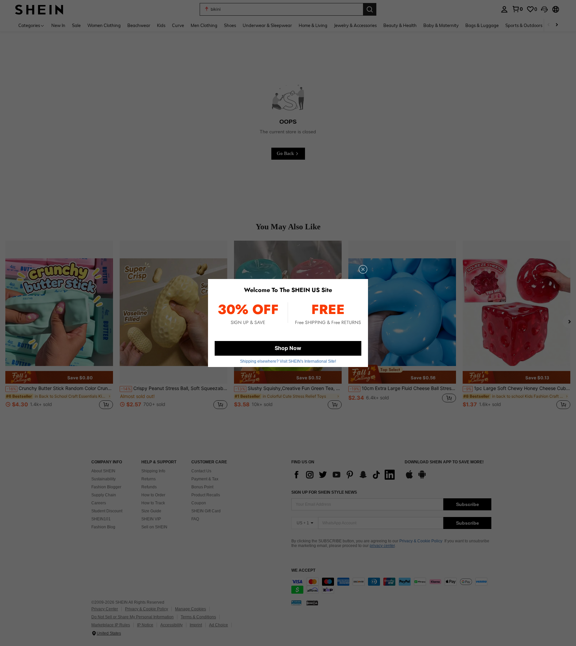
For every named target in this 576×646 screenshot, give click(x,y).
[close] (363, 269)
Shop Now (288, 348)
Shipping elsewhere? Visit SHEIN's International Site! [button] (288, 361)
